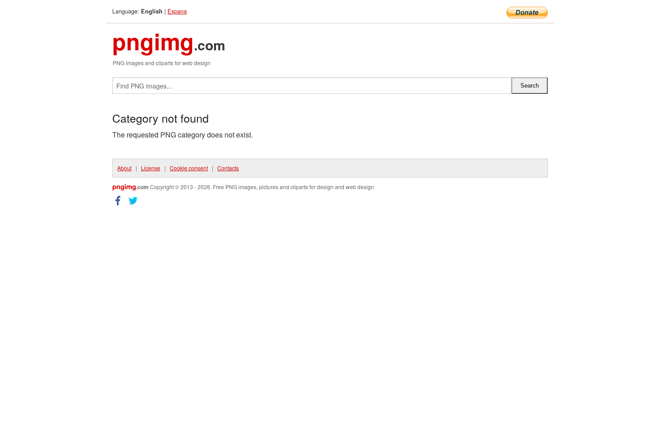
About (124, 168)
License (150, 168)
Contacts (228, 168)
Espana (177, 11)
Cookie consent (189, 168)
